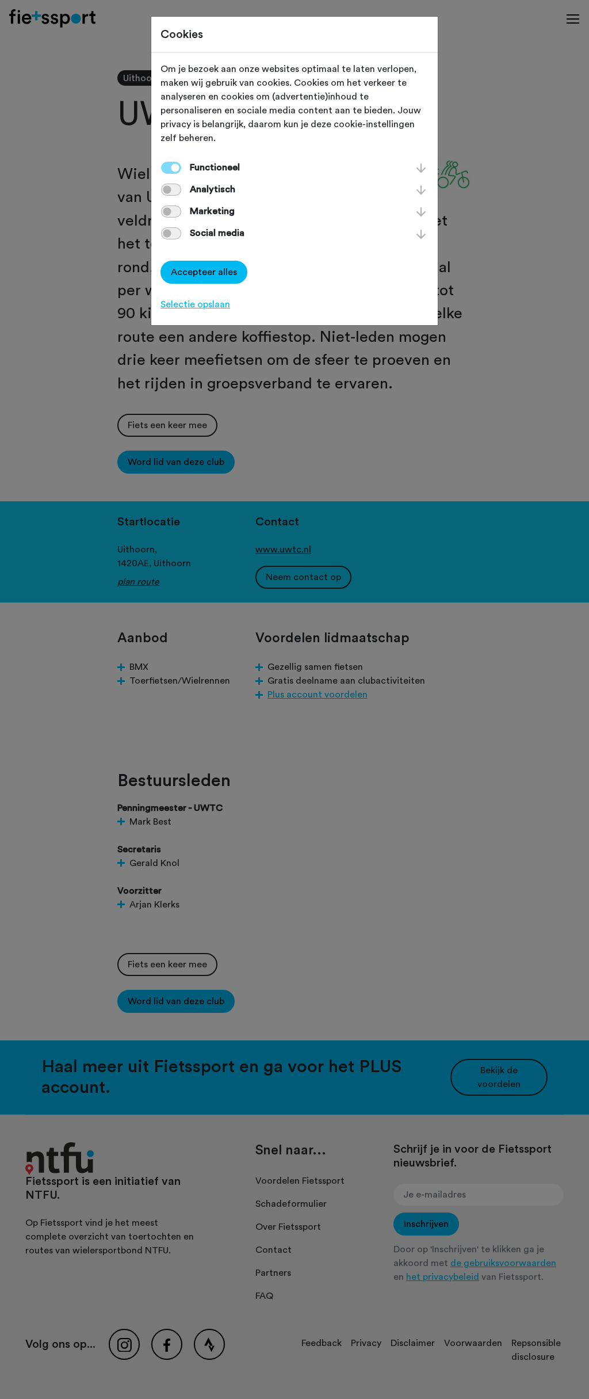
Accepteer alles (204, 272)
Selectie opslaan (195, 304)
